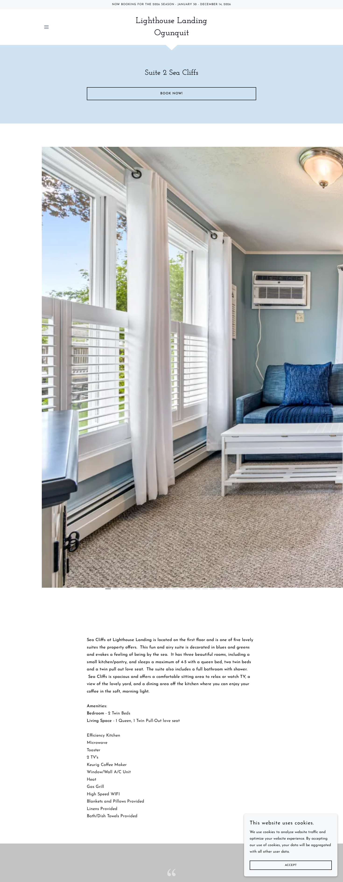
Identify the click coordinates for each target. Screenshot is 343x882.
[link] (172, 34)
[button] (46, 27)
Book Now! (171, 93)
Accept (291, 865)
